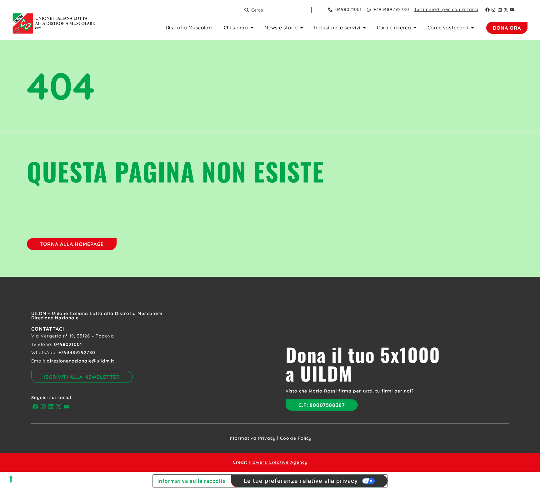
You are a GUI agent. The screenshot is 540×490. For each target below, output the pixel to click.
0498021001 (68, 344)
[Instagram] (494, 10)
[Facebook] (487, 10)
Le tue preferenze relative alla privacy (301, 481)
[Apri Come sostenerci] (472, 27)
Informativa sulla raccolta (192, 481)
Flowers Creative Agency (278, 462)
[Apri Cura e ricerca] (415, 27)
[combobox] (277, 10)
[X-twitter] (506, 10)
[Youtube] (512, 10)
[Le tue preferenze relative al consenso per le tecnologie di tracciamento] (11, 479)
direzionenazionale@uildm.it (80, 361)
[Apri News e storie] (301, 27)
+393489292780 (76, 352)
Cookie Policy (296, 438)
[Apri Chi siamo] (251, 27)
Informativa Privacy (252, 438)
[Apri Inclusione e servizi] (364, 27)
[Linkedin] (500, 10)
